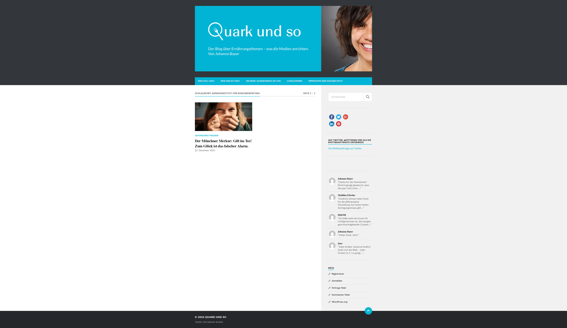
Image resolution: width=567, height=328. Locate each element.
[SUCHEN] (367, 96)
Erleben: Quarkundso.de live (263, 81)
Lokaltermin (294, 81)
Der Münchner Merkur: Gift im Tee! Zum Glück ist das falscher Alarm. (223, 143)
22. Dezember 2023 (205, 150)
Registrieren (338, 274)
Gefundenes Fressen (206, 136)
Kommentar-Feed (341, 295)
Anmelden (337, 281)
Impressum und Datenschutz (325, 81)
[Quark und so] (283, 38)
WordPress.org (339, 302)
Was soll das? (206, 81)
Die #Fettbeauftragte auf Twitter (345, 148)
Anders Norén (215, 322)
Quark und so (215, 317)
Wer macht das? (230, 81)
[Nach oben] (368, 311)
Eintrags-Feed (339, 288)
